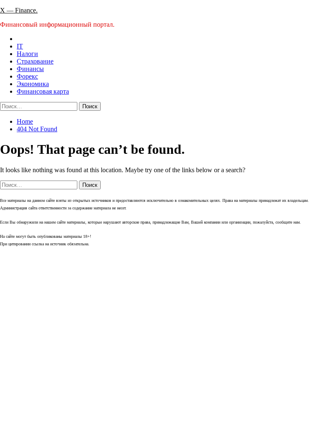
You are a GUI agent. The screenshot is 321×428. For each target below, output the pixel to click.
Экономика (33, 83)
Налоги (27, 53)
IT (20, 46)
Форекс (27, 76)
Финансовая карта (43, 91)
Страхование (35, 61)
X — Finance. (19, 10)
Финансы (30, 68)
